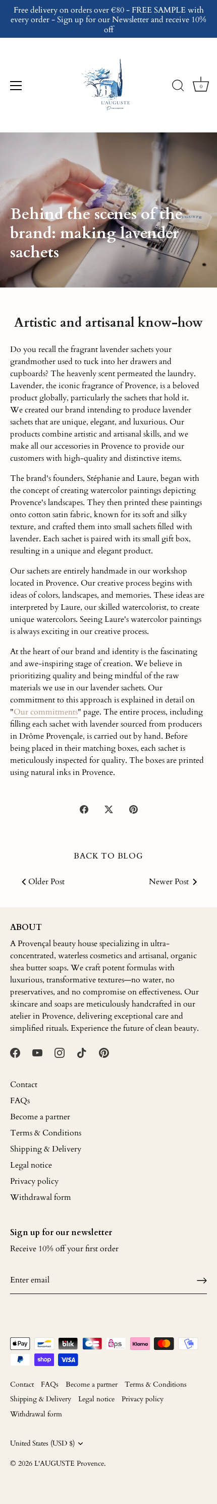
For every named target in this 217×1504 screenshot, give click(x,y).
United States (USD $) (42, 1444)
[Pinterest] (104, 1052)
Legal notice (31, 1165)
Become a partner (40, 1116)
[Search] (178, 87)
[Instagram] (60, 1052)
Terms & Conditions (45, 1132)
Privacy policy (34, 1181)
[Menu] (16, 86)
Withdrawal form (40, 1197)
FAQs (20, 1100)
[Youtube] (37, 1052)
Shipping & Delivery (45, 1149)
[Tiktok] (82, 1052)
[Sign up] (202, 1280)
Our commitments (46, 712)
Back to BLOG (108, 856)
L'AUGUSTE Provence (69, 1463)
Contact (23, 1084)
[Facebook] (15, 1052)
